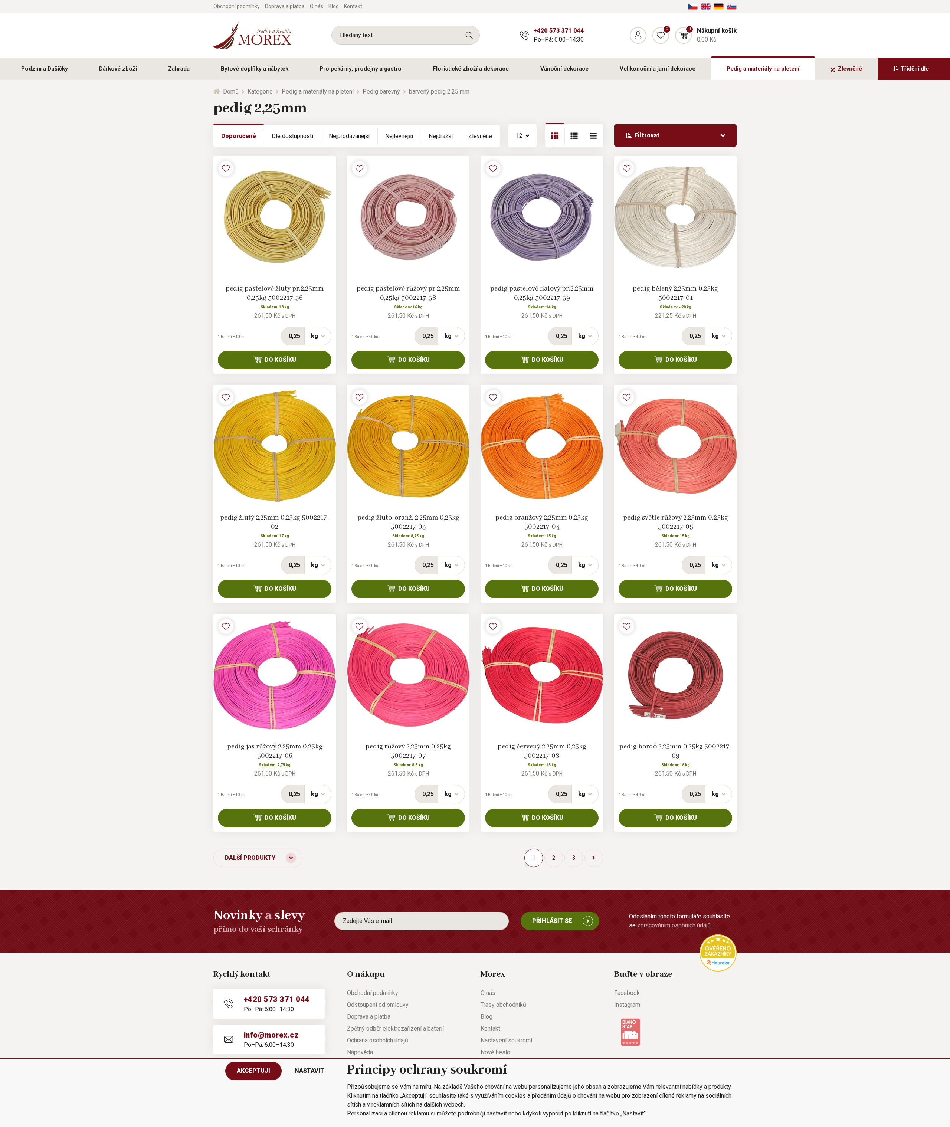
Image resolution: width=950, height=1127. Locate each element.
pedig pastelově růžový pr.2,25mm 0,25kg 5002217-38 (408, 293)
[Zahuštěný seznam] (593, 135)
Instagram (627, 1004)
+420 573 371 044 (559, 30)
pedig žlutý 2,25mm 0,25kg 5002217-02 (274, 522)
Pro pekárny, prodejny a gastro (361, 68)
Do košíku (280, 359)
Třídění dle (915, 68)
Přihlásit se (552, 920)
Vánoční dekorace (564, 68)
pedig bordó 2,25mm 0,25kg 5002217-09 (675, 751)
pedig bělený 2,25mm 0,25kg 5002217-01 (675, 293)
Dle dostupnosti (292, 136)
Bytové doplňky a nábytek (254, 68)
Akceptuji (253, 1070)
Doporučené (238, 136)
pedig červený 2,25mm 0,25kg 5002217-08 (542, 751)
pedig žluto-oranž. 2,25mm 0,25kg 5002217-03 (408, 522)
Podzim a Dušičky (44, 68)
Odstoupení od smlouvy (378, 1004)
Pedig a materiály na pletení (763, 68)
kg (314, 336)
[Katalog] (554, 135)
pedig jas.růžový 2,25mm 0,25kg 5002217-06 (274, 751)
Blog (333, 6)
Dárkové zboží (118, 68)
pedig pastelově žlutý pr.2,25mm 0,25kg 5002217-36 (275, 293)
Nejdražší (441, 136)
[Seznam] (574, 135)
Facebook (627, 992)
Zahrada (179, 68)
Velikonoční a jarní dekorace (657, 68)
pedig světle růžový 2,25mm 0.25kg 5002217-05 (675, 522)
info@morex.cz (271, 1035)
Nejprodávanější (349, 136)
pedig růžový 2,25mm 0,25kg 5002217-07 (408, 751)
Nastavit (309, 1070)
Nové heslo (495, 1052)
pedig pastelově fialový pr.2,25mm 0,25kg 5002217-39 (542, 293)
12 (519, 135)
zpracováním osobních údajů (674, 925)
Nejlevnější (399, 136)
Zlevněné (850, 68)
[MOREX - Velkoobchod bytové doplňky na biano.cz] (630, 1031)
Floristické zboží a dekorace (471, 68)
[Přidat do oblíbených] (226, 168)
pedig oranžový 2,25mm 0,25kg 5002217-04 (541, 522)
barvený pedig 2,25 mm (439, 91)
